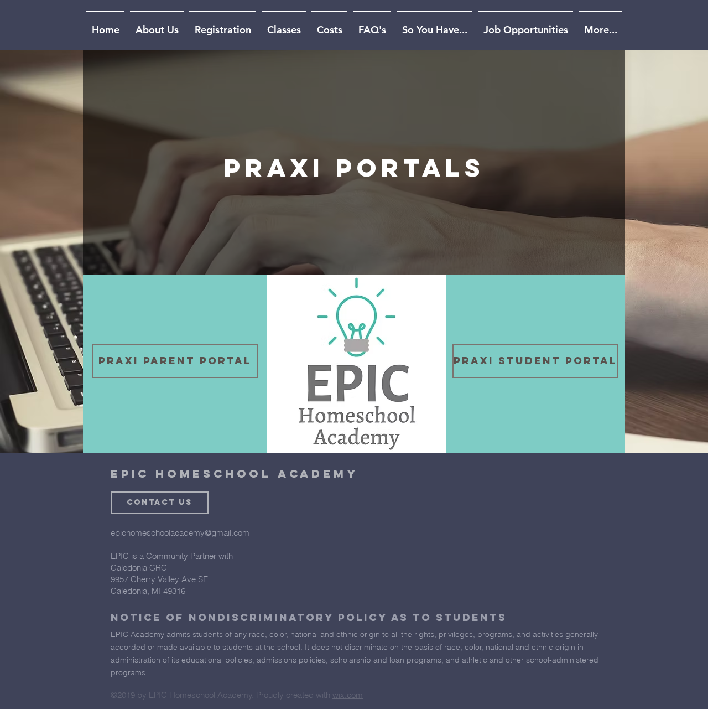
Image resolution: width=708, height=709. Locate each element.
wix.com (347, 695)
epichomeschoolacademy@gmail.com (180, 532)
